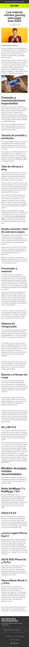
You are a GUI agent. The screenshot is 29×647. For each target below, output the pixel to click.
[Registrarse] (25, 630)
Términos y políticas (14, 639)
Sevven (11, 636)
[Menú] (2, 6)
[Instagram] (14, 643)
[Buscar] (5, 6)
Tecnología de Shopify (18, 636)
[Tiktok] (17, 643)
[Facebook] (12, 643)
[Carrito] (27, 6)
